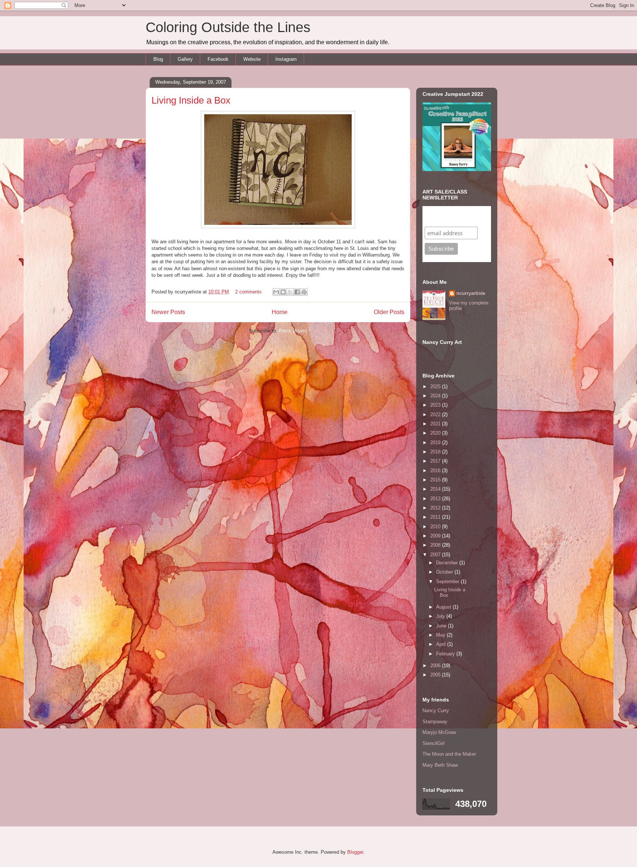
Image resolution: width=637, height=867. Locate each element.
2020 (436, 433)
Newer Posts (168, 312)
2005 (436, 675)
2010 (436, 526)
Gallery (185, 59)
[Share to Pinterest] (304, 292)
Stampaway (435, 721)
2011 (436, 517)
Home (280, 312)
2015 (436, 480)
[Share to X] (290, 292)
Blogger (355, 852)
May (441, 635)
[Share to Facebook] (297, 292)
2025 (436, 386)
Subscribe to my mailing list (447, 216)
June (442, 626)
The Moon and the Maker (449, 754)
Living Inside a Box (191, 100)
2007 (436, 554)
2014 (436, 489)
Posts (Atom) (293, 331)
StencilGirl (433, 743)
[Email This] (276, 292)
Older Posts (389, 312)
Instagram (286, 59)
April (441, 644)
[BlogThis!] (283, 292)
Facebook (218, 59)
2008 (436, 545)
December (447, 562)
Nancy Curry (435, 710)
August (444, 607)
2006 (436, 665)
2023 (436, 405)
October (445, 572)
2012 (436, 508)
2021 (436, 423)
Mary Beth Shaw (440, 765)
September (448, 581)
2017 (436, 461)
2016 (436, 470)
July (441, 616)
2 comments (248, 292)
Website (252, 59)
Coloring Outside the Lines (228, 27)
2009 (436, 536)
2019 (436, 442)
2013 (436, 498)
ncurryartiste (470, 293)
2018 (436, 452)
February (446, 654)
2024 (436, 395)
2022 (436, 414)
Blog (158, 59)
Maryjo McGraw (439, 732)
